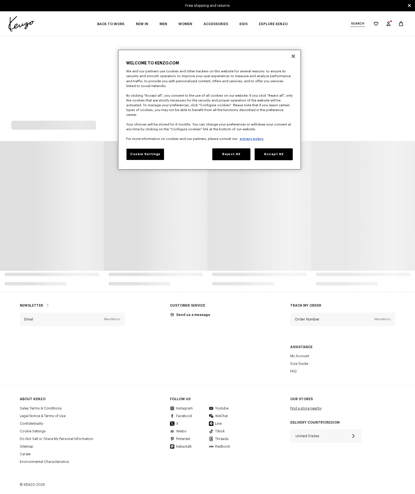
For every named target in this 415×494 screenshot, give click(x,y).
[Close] (293, 56)
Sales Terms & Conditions (41, 408)
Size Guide (299, 363)
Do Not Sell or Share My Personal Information (56, 439)
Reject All (231, 154)
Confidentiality (31, 423)
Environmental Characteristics (44, 461)
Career (25, 454)
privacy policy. (252, 138)
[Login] (388, 23)
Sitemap (26, 446)
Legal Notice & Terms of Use (42, 416)
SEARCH (357, 23)
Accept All (273, 154)
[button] (72, 319)
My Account (299, 356)
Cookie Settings (33, 431)
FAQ (293, 371)
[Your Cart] (401, 24)
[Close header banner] (409, 5)
